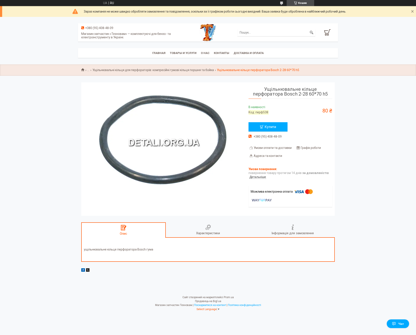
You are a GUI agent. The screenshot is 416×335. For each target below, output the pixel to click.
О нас (205, 53)
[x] (87, 270)
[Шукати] (311, 32)
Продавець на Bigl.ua (208, 301)
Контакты (221, 53)
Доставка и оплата (249, 53)
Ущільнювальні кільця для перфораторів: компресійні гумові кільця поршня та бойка (153, 70)
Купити (270, 127)
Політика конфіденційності (244, 305)
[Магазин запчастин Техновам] (208, 32)
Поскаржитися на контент (210, 305)
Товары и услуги (183, 53)
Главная (159, 53)
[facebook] (83, 270)
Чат (401, 323)
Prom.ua (229, 297)
